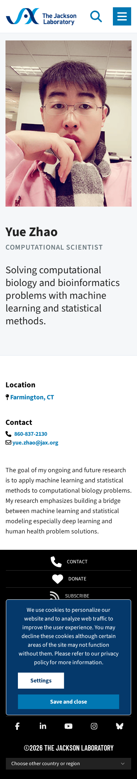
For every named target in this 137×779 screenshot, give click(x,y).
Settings (41, 681)
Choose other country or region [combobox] (45, 763)
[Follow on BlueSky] (120, 726)
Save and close (68, 702)
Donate (77, 579)
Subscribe (77, 596)
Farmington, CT (32, 397)
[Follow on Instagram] (94, 726)
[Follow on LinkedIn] (43, 726)
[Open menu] (122, 16)
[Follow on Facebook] (17, 726)
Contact (77, 561)
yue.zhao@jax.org (35, 443)
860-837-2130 (30, 434)
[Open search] (96, 16)
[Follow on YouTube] (69, 726)
